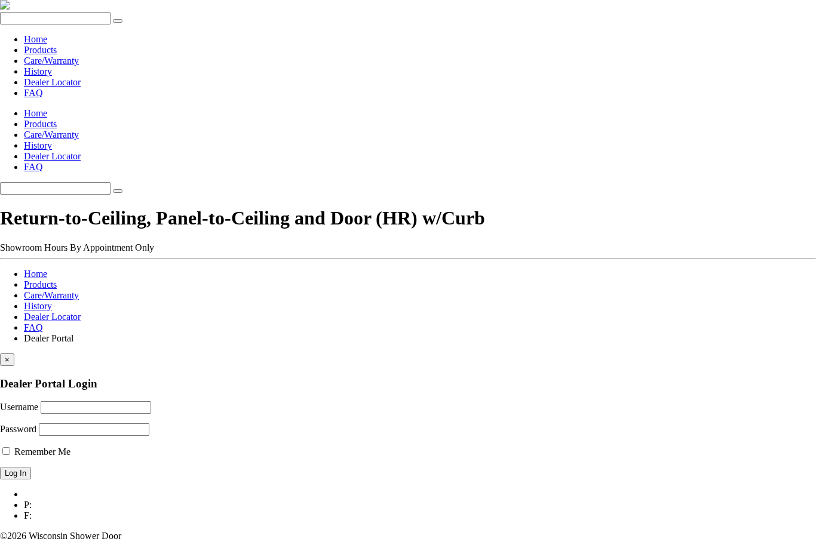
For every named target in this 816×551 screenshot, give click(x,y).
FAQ (33, 93)
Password (18, 429)
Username (19, 407)
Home (35, 39)
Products (40, 50)
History (38, 71)
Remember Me (41, 452)
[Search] (117, 21)
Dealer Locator (52, 82)
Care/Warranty (51, 61)
